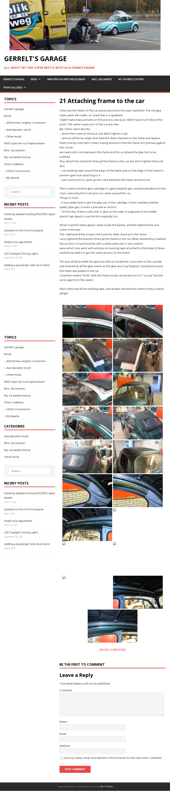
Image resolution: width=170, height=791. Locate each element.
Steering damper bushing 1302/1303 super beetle (29, 216)
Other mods (11, 457)
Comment (66, 690)
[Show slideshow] (113, 650)
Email (63, 734)
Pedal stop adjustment (18, 242)
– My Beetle (11, 178)
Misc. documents (102, 79)
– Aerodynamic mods (17, 130)
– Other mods (12, 136)
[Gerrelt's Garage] (85, 47)
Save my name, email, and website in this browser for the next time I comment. (113, 758)
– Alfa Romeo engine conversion (25, 123)
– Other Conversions (17, 171)
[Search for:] (30, 191)
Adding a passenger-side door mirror (27, 265)
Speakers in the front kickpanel (23, 230)
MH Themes (106, 787)
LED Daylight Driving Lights (21, 253)
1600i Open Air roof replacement (66, 79)
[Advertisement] (35, 303)
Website (65, 746)
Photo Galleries (13, 88)
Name (63, 722)
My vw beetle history (131, 79)
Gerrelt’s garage (13, 79)
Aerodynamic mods (16, 436)
